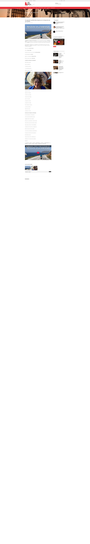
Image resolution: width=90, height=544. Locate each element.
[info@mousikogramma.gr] (64, 1)
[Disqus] (38, 189)
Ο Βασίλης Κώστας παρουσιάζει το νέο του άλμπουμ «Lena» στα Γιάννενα (60, 23)
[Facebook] (60, 1)
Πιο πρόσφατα (56, 20)
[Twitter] (61, 1)
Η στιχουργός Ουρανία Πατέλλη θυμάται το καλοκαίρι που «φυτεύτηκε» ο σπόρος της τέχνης (60, 27)
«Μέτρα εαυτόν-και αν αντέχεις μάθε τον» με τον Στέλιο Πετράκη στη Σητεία (61, 68)
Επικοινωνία (30, 0)
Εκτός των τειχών (63, 13)
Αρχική (59, 13)
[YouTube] (63, 1)
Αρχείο (55, 46)
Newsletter (34, 0)
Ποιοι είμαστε (26, 0)
